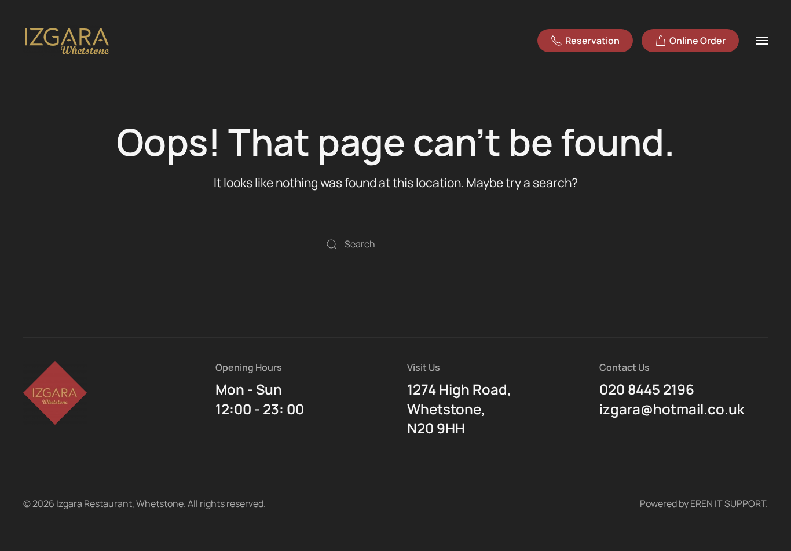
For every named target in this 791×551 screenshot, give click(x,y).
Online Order (697, 40)
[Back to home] (68, 40)
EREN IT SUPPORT (728, 503)
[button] (762, 40)
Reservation (592, 40)
